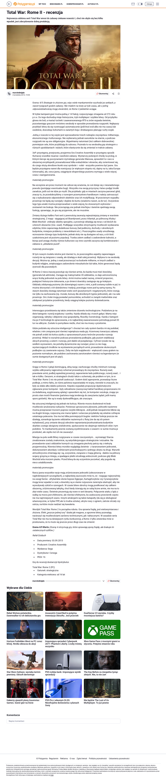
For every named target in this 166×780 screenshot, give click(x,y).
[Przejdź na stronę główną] (9, 6)
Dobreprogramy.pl (75, 4)
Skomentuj (103, 94)
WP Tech (42, 4)
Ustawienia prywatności (118, 758)
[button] (140, 4)
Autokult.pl (93, 4)
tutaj (51, 775)
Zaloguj (149, 4)
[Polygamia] (26, 4)
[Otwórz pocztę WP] (133, 4)
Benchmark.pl (56, 4)
